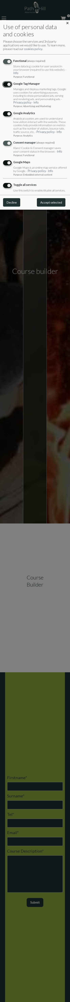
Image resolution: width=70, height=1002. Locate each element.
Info (15, 73)
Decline (11, 202)
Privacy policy (22, 102)
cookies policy (33, 49)
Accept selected (51, 202)
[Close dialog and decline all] (67, 22)
